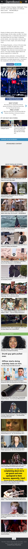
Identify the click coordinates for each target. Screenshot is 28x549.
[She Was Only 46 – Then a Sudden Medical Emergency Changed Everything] (14, 342)
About (19, 544)
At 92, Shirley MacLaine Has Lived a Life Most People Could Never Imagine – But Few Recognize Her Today (14, 516)
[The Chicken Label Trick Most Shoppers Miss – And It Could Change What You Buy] (14, 475)
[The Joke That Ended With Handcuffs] (14, 359)
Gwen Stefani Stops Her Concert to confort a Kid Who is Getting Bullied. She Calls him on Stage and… (19, 130)
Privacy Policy (14, 544)
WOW (2, 4)
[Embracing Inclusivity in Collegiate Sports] (7, 123)
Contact (9, 544)
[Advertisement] (14, 22)
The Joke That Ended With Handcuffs (10, 365)
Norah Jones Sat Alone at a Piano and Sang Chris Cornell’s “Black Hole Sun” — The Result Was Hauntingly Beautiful (14, 415)
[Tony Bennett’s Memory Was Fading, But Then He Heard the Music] (14, 526)
